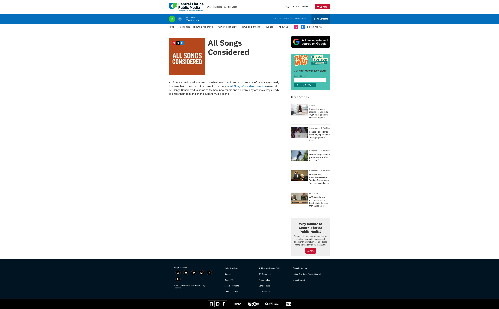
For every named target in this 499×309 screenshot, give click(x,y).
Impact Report (299, 280)
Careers (228, 274)
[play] (172, 18)
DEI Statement (265, 274)
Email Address (300, 76)
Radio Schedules (231, 268)
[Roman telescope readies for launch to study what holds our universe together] (299, 110)
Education (313, 193)
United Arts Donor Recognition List (307, 274)
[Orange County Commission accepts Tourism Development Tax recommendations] (299, 175)
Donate (323, 6)
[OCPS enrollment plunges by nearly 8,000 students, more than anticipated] (299, 198)
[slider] (184, 18)
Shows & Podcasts (203, 27)
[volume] (180, 19)
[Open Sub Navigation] (176, 27)
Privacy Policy (264, 280)
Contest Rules (264, 286)
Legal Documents (232, 286)
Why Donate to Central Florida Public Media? (310, 228)
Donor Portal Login (300, 268)
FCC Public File (264, 292)
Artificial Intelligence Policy (269, 268)
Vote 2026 (185, 27)
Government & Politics (319, 128)
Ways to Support (251, 27)
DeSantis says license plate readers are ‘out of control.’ (319, 157)
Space (312, 105)
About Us (284, 27)
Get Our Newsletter (302, 7)
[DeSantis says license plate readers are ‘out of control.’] (299, 155)
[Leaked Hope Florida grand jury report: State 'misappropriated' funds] (299, 132)
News (172, 27)
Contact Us (229, 280)
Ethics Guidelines (231, 292)
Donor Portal (314, 27)
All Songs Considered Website (248, 86)
